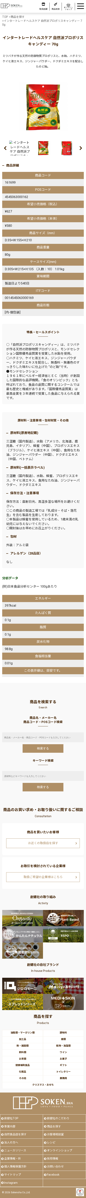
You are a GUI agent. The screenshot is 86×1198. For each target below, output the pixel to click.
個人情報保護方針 (15, 1166)
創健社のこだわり (58, 1118)
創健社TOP (11, 1118)
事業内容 (9, 1126)
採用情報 (52, 1158)
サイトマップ (12, 1174)
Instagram (11, 1182)
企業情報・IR (12, 1158)
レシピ (51, 1142)
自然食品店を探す (15, 1134)
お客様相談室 (55, 1134)
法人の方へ (11, 1142)
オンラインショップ (59, 1150)
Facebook (53, 1174)
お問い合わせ (55, 1166)
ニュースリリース (15, 1150)
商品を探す (54, 1126)
